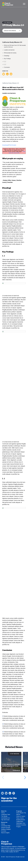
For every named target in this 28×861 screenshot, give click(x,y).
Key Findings (7, 58)
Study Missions (7, 22)
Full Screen (13, 145)
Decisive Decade (5, 827)
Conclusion (7, 67)
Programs (19, 811)
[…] (5, 61)
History (3, 812)
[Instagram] (13, 793)
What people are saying (10, 53)
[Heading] (6, 55)
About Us (3, 811)
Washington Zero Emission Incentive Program (21, 824)
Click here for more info (17, 152)
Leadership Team (5, 814)
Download (5, 145)
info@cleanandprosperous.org (17, 850)
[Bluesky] (6, 793)
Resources (4, 822)
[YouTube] (2, 793)
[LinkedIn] (10, 793)
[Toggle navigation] (24, 3)
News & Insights (5, 832)
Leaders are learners (9, 50)
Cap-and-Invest (5, 819)
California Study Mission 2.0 (12, 42)
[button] (25, 777)
